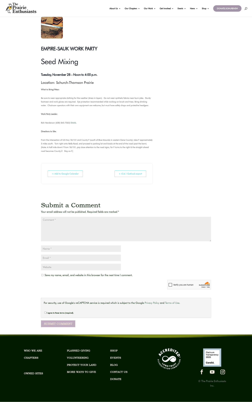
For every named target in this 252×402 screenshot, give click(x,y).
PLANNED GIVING (78, 350)
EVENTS (115, 357)
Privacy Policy (152, 302)
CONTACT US (118, 371)
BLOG (114, 364)
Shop (204, 8)
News (192, 8)
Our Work (148, 8)
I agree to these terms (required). (60, 313)
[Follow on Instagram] (222, 372)
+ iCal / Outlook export (130, 173)
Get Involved (165, 8)
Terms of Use (172, 302)
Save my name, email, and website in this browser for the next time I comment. (89, 275)
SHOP (114, 350)
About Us (114, 8)
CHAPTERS (31, 357)
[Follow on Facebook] (201, 372)
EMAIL (73, 123)
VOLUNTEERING (78, 357)
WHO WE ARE (33, 350)
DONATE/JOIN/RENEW (227, 8)
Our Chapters (131, 8)
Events (180, 8)
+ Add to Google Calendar (65, 173)
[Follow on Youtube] (212, 372)
